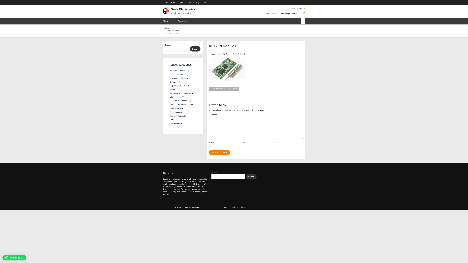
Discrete (173, 82)
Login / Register (272, 13)
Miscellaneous (175, 97)
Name (212, 142)
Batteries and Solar (177, 70)
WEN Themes (241, 207)
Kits (171, 89)
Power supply (175, 108)
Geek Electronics (183, 9)
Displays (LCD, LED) (177, 86)
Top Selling (174, 123)
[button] (14, 257)
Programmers (175, 112)
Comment (213, 114)
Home (166, 28)
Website (277, 142)
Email (245, 142)
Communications (177, 74)
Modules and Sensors (178, 101)
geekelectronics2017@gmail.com (193, 2)
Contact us (301, 9)
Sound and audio (177, 116)
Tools (172, 119)
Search (168, 45)
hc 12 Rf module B (171, 30)
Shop (293, 9)
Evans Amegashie (240, 54)
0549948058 (170, 2)
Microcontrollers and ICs (180, 93)
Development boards (178, 78)
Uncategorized (176, 127)
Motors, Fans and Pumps (180, 104)
